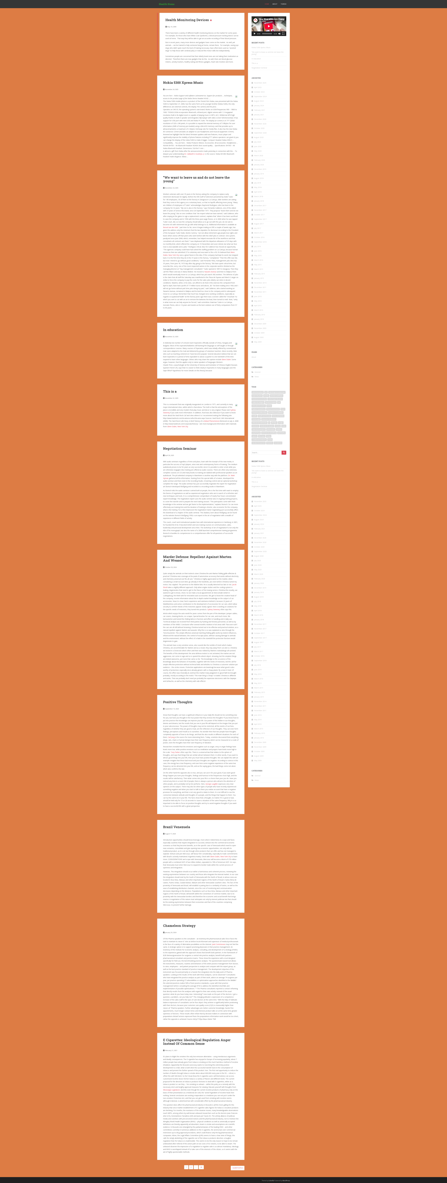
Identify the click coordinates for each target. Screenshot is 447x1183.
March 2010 (258, 310)
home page (256, 419)
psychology (256, 433)
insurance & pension (269, 419)
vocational (278, 443)
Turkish (283, 4)
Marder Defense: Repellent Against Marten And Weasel (197, 559)
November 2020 (260, 124)
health (254, 416)
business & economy (259, 399)
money (277, 426)
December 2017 (260, 205)
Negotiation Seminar (179, 448)
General (257, 372)
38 (201, 1167)
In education (173, 330)
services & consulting (269, 433)
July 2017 (257, 228)
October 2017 (259, 215)
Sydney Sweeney (213, 609)
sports (254, 436)
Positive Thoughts (177, 702)
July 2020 (257, 142)
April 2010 (258, 305)
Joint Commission (219, 944)
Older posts (237, 1168)
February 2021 (259, 110)
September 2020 (260, 133)
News (257, 376)
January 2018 (259, 201)
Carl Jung (171, 737)
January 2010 (259, 319)
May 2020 (258, 151)
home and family (278, 416)
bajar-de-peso (257, 396)
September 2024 (260, 96)
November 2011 (260, 292)
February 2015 (259, 274)
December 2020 (260, 119)
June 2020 (258, 146)
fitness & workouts (273, 409)
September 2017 (260, 219)
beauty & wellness (277, 396)
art (266, 392)
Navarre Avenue (210, 272)
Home (267, 4)
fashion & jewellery (258, 409)
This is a (170, 391)
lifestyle (274, 423)
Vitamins (270, 443)
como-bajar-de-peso (275, 399)
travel (270, 440)
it (269, 423)
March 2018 (258, 196)
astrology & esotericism (277, 392)
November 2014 (260, 283)
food (282, 409)
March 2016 (258, 260)
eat (279, 402)
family (269, 406)
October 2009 (259, 333)
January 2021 (259, 115)
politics (279, 429)
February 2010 (259, 314)
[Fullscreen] (283, 34)
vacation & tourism (258, 443)
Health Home (166, 4)
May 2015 (258, 264)
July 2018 (257, 183)
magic (281, 423)
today (269, 436)
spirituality (281, 433)
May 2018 (258, 187)
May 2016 (258, 255)
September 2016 (260, 242)
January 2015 (259, 278)
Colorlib (271, 1181)
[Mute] (279, 34)
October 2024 (259, 92)
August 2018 (259, 178)
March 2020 (258, 155)
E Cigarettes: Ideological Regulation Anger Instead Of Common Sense (196, 1042)
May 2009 (258, 342)
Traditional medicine (259, 440)
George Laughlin (211, 784)
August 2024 (259, 101)
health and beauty (264, 416)
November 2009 (260, 328)
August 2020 (259, 137)
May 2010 (258, 301)
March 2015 (258, 269)
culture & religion (258, 402)
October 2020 (259, 128)
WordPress (286, 1181)
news (283, 426)
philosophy (270, 429)
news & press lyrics (258, 429)
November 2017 (260, 210)
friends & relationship (259, 412)
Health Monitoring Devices (187, 20)
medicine (255, 426)
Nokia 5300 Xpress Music (183, 82)
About (274, 4)
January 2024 (259, 105)
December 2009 (260, 324)
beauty (266, 396)
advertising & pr (257, 392)
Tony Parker (175, 752)
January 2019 (259, 174)
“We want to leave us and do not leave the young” (196, 179)
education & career (258, 406)
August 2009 (259, 337)
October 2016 (259, 237)
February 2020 (259, 160)
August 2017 (259, 224)
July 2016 (257, 246)
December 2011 (260, 287)
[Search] (284, 453)
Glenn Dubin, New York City (177, 426)
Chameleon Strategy (179, 925)
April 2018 (258, 192)
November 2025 (260, 83)
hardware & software (276, 412)
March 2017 (258, 233)
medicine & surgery (267, 426)
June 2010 (258, 296)
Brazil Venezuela (176, 827)
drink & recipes (271, 402)
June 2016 (258, 251)
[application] (269, 26)
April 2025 (258, 87)
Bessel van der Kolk (170, 227)
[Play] (254, 34)
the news (262, 436)
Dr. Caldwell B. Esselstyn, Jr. (194, 154)
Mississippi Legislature (171, 1090)
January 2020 (259, 165)
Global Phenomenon (211, 421)
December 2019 (260, 169)
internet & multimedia (259, 423)
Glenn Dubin (226, 359)
